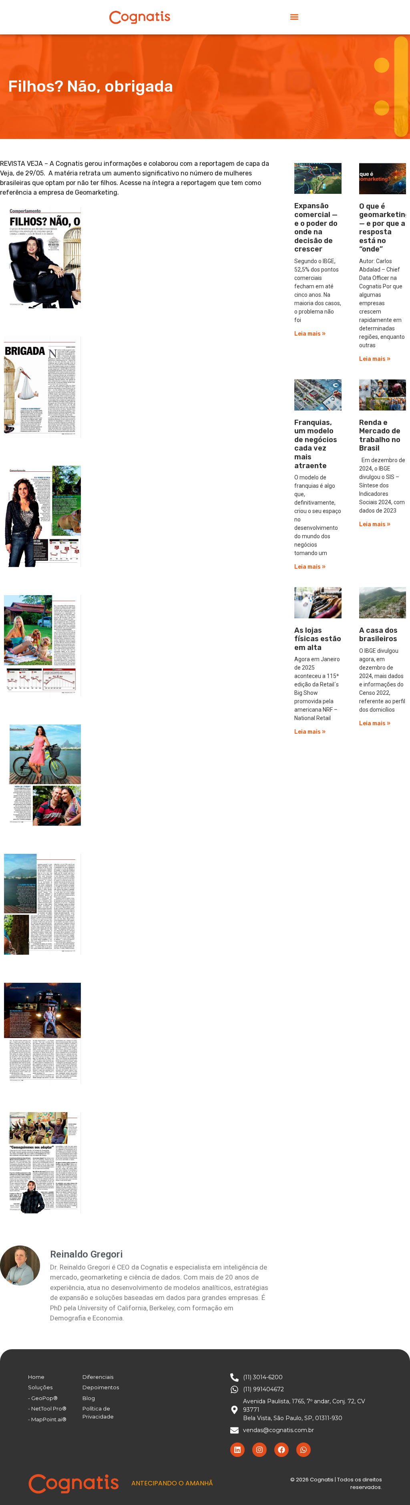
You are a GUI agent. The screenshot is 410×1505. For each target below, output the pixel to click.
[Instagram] (259, 1450)
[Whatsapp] (303, 1450)
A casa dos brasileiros (378, 635)
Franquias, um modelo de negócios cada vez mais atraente (315, 444)
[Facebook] (281, 1450)
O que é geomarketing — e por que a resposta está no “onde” (384, 228)
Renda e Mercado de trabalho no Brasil (379, 435)
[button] (294, 16)
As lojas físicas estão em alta (317, 639)
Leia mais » (310, 333)
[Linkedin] (237, 1450)
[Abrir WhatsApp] (390, 1485)
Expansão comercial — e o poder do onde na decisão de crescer (316, 227)
